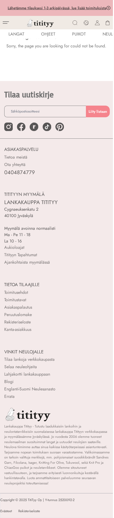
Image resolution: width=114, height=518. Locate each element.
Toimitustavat (15, 300)
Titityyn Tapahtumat (20, 255)
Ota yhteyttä (14, 164)
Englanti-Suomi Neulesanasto (29, 389)
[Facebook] (21, 127)
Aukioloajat (14, 247)
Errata (9, 396)
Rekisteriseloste (17, 322)
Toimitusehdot (16, 292)
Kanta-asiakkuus (17, 329)
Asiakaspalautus (18, 307)
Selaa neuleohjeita (20, 367)
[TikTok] (47, 127)
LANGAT (16, 34)
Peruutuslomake (18, 315)
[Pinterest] (59, 127)
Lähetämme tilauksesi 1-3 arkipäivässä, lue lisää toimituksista (56, 8)
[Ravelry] (34, 127)
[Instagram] (8, 127)
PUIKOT (79, 34)
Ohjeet (48, 34)
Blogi (9, 382)
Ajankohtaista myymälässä (27, 262)
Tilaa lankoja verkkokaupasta (29, 359)
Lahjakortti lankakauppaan (27, 374)
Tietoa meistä (15, 157)
